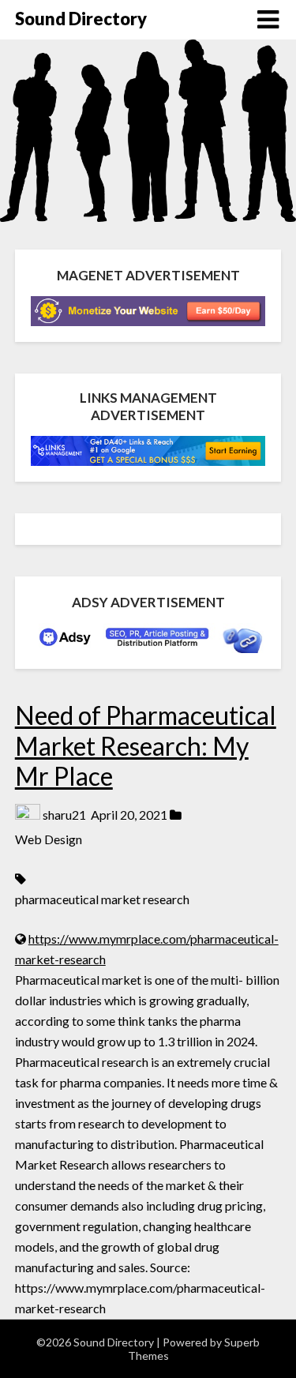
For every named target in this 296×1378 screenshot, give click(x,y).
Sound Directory (81, 18)
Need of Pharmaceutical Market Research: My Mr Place (145, 745)
